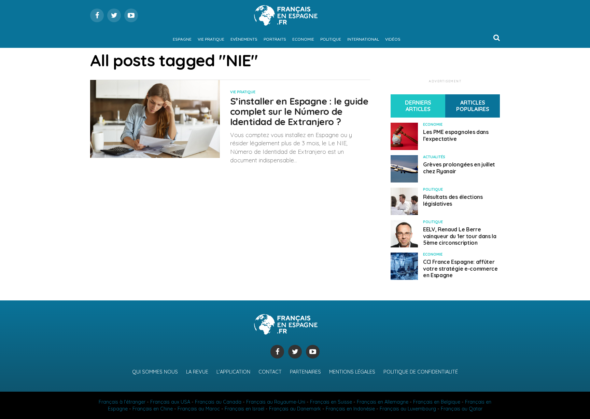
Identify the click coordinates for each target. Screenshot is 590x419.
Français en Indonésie (350, 409)
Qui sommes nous (155, 372)
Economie (303, 39)
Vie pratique (211, 39)
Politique (330, 39)
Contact (270, 372)
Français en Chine (152, 409)
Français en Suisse (331, 402)
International (363, 39)
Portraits (275, 39)
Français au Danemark (295, 409)
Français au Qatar (461, 409)
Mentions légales (352, 372)
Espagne (182, 39)
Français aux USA (170, 402)
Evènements (243, 39)
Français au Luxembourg (408, 409)
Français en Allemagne (382, 402)
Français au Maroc (199, 409)
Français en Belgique (436, 402)
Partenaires (305, 372)
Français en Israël (244, 409)
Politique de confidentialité (420, 372)
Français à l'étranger (122, 402)
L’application (233, 372)
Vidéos (393, 39)
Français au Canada (218, 402)
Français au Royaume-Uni (275, 402)
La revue (197, 372)
